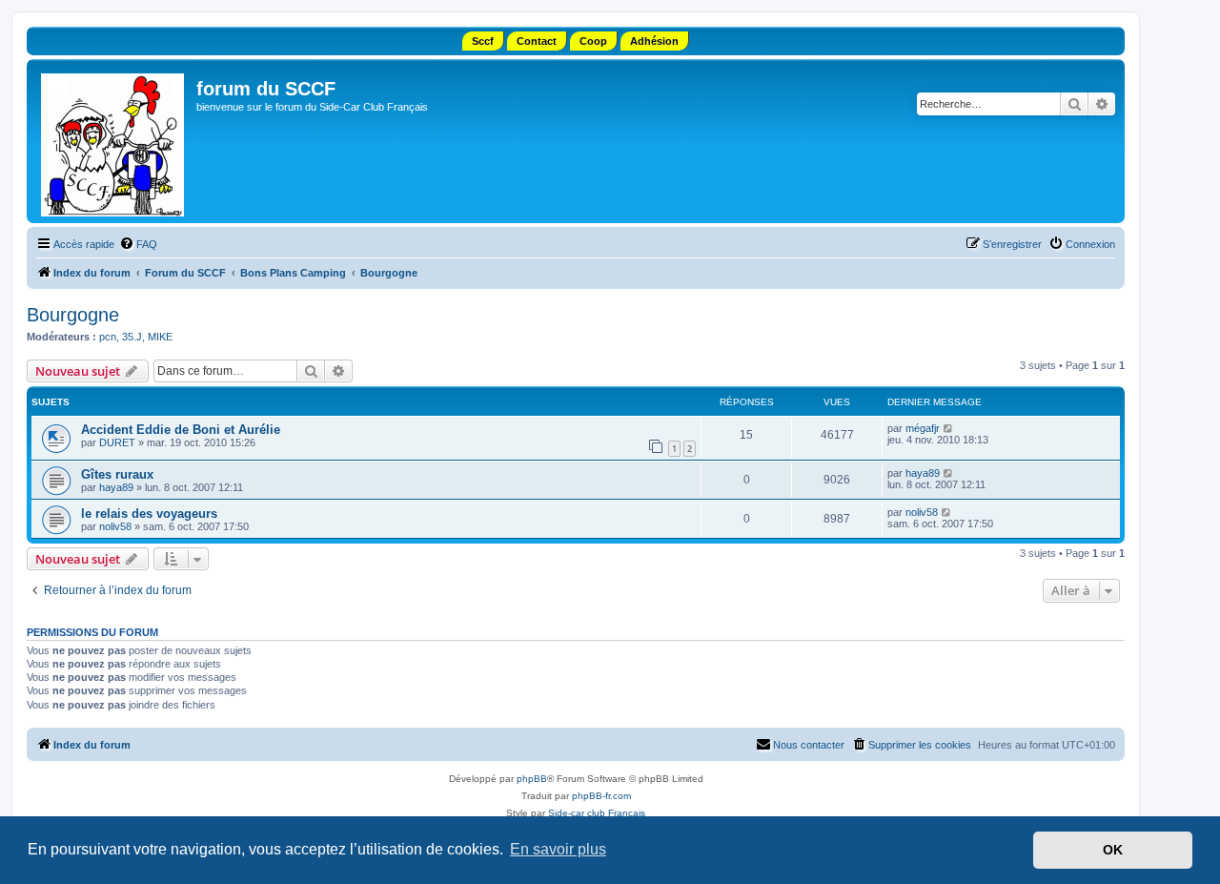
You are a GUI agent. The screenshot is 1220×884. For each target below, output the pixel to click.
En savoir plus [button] (558, 849)
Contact (537, 41)
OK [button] (1113, 849)
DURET (117, 442)
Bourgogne (73, 314)
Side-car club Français (596, 813)
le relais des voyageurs (149, 513)
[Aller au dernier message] (949, 428)
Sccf (483, 41)
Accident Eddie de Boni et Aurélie (180, 429)
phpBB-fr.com (601, 796)
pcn (107, 336)
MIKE (160, 336)
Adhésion (654, 41)
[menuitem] (138, 244)
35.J (132, 336)
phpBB (532, 778)
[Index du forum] (113, 141)
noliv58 (115, 526)
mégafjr (922, 428)
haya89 (116, 487)
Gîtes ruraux (117, 474)
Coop (593, 41)
